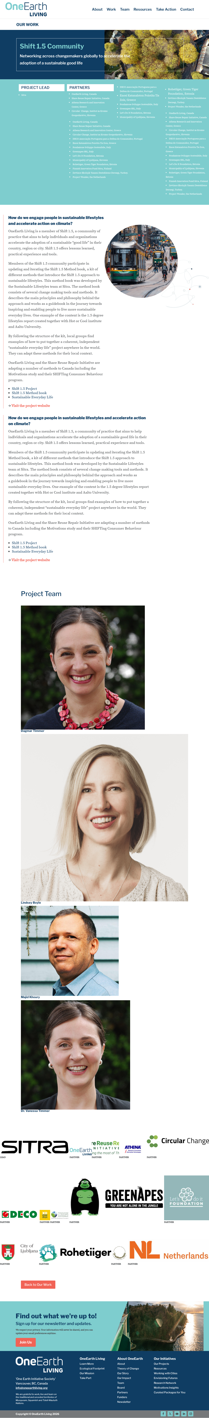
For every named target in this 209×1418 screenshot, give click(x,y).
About (97, 9)
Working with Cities (165, 1373)
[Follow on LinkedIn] (183, 1413)
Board (121, 1387)
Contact (187, 9)
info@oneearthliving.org (32, 1388)
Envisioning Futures (165, 1378)
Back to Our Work (38, 1285)
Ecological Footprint (92, 1368)
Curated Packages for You (169, 1392)
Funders (122, 1397)
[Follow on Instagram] (190, 1413)
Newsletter (124, 1401)
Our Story (123, 1373)
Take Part (85, 1378)
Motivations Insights (166, 1387)
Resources (143, 9)
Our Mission (87, 1373)
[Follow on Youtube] (177, 1413)
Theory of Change (128, 1368)
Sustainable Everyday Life (32, 397)
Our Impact (124, 1378)
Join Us (26, 1342)
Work (111, 9)
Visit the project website (30, 405)
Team (124, 9)
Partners (122, 1392)
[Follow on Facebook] (163, 1413)
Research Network (165, 1382)
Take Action (166, 9)
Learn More (87, 1363)
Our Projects (161, 1363)
